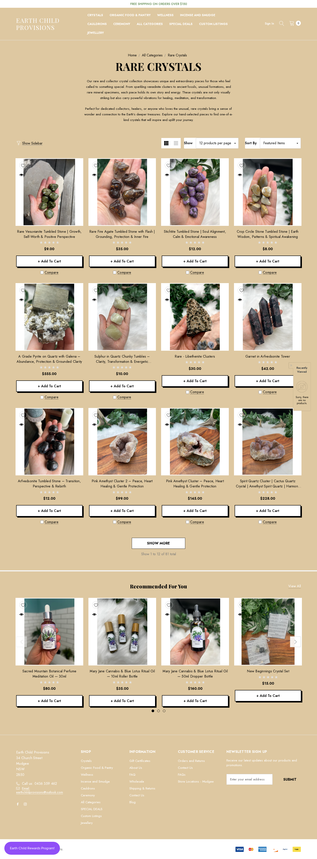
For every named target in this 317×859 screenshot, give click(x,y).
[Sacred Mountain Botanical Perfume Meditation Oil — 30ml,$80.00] (49, 632)
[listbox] (280, 143)
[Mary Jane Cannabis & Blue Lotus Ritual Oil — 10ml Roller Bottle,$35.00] (122, 632)
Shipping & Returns (142, 788)
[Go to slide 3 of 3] (164, 711)
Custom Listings (91, 816)
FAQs (181, 774)
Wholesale (136, 781)
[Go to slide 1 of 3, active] (153, 711)
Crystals (86, 760)
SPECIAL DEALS (91, 809)
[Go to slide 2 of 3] (158, 711)
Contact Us (136, 795)
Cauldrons (88, 788)
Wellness (87, 774)
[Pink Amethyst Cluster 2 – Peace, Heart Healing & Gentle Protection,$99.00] (122, 442)
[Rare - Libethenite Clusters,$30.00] (195, 317)
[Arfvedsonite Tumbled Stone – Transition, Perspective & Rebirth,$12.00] (49, 442)
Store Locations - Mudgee (196, 781)
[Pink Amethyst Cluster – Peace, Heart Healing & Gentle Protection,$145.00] (195, 442)
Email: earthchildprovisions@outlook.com (39, 790)
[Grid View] (166, 143)
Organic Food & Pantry (97, 767)
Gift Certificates (139, 760)
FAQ (132, 774)
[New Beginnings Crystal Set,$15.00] (268, 632)
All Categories (90, 802)
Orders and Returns (191, 760)
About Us (135, 767)
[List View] (176, 143)
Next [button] (295, 641)
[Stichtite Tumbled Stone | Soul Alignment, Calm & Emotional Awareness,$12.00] (195, 192)
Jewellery (87, 822)
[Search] (282, 23)
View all (294, 586)
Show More (158, 543)
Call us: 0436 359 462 (39, 783)
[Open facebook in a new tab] (18, 804)
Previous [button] (21, 641)
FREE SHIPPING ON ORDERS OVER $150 (158, 4)
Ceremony (88, 795)
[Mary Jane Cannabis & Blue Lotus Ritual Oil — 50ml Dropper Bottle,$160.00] (195, 632)
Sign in (269, 23)
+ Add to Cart (49, 261)
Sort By (251, 143)
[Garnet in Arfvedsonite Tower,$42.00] (268, 317)
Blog (132, 802)
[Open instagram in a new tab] (26, 804)
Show (188, 143)
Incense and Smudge (95, 781)
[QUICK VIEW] (21, 175)
